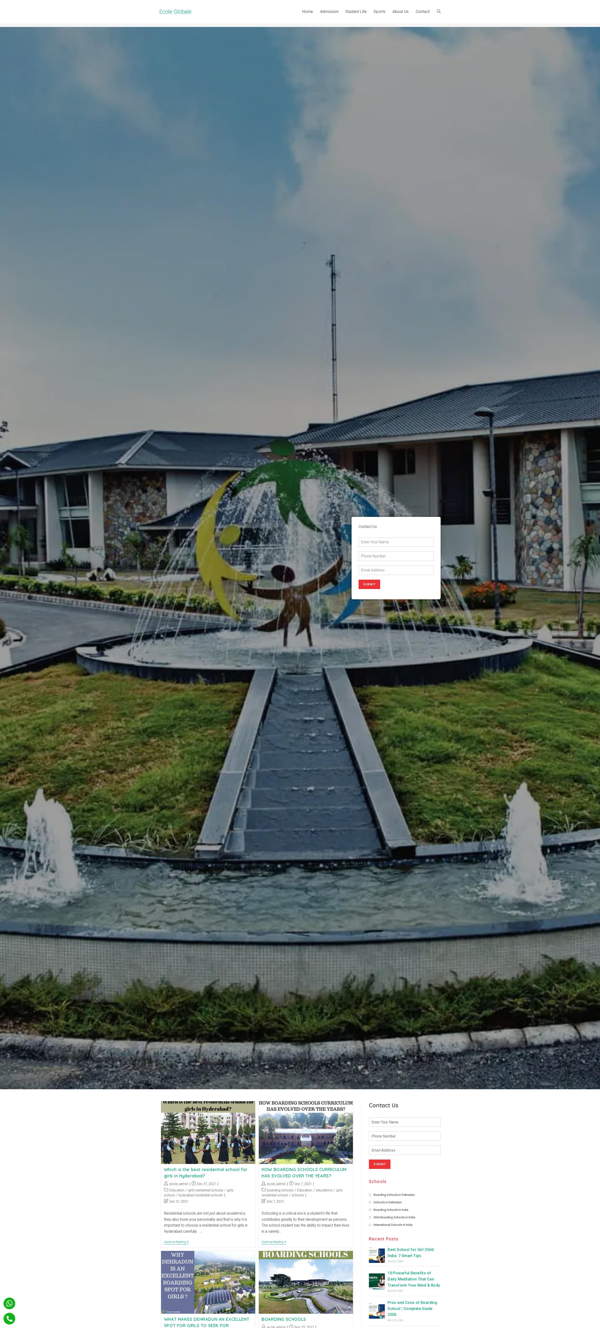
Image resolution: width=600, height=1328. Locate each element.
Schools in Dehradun (388, 1202)
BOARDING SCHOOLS (284, 1319)
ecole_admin (178, 1184)
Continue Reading (176, 1242)
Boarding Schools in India (391, 1210)
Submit (369, 584)
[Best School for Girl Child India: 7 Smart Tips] (377, 1255)
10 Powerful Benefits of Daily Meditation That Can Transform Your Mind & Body (414, 1279)
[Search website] (438, 11)
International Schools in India (393, 1225)
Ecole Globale (175, 11)
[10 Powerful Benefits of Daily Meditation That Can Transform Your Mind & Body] (377, 1281)
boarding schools (280, 1190)
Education (176, 1190)
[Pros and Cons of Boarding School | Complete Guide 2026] (377, 1311)
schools (298, 1195)
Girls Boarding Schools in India (394, 1217)
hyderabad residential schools (200, 1195)
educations (324, 1190)
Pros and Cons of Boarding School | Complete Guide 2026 (412, 1308)
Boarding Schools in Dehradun (394, 1195)
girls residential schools (205, 1190)
